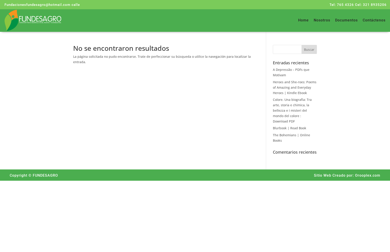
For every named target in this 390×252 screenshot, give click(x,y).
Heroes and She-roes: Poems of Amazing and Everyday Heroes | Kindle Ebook (294, 87)
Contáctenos (374, 20)
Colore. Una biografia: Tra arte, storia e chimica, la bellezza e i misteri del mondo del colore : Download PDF (292, 110)
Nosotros (322, 20)
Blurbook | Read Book (289, 128)
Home (303, 20)
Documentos (346, 20)
